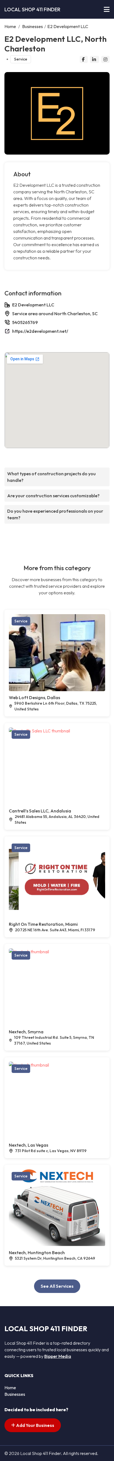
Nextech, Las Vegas (28, 1145)
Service (20, 59)
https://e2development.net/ (40, 331)
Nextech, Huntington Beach (37, 1252)
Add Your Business (34, 1425)
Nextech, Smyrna (26, 1031)
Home (10, 26)
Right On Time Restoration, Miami (43, 924)
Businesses (32, 26)
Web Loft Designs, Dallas (34, 697)
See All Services (57, 1286)
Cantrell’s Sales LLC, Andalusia (40, 811)
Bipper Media (57, 1356)
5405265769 (25, 322)
